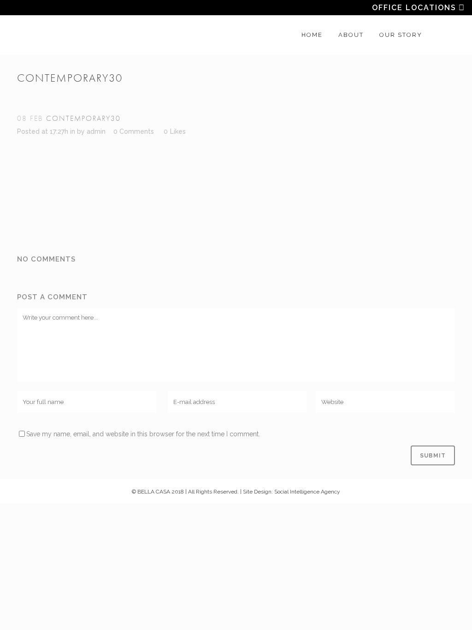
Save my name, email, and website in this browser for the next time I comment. (143, 434)
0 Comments (133, 131)
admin (96, 131)
